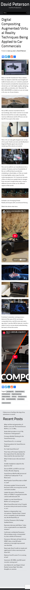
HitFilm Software (6, 396)
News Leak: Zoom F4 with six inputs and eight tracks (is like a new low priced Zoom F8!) (15, 550)
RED (3, 399)
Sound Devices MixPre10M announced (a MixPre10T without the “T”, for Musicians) (15, 475)
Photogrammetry (22, 396)
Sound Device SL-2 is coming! (12, 441)
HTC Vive (14, 396)
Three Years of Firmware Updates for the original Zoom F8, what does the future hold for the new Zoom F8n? (14, 454)
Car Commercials (6, 394)
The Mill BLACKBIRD (11, 399)
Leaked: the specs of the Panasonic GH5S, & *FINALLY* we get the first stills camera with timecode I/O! (15, 494)
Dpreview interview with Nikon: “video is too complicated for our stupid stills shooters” (15, 527)
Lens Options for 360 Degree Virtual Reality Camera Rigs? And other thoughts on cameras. (14, 567)
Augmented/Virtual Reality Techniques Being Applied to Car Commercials (15, 37)
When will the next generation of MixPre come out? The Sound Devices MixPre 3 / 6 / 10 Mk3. (15, 426)
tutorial (20, 323)
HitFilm (15, 323)
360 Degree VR (10, 391)
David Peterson (15, 4)
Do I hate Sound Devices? (11, 449)
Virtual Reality (21, 399)
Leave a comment (6, 402)
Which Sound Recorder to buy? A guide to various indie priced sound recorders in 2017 (15, 506)
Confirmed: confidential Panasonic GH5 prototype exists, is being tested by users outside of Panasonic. (14, 534)
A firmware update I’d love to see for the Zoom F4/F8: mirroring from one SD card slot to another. (15, 487)
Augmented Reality (20, 391)
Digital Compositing (16, 394)
